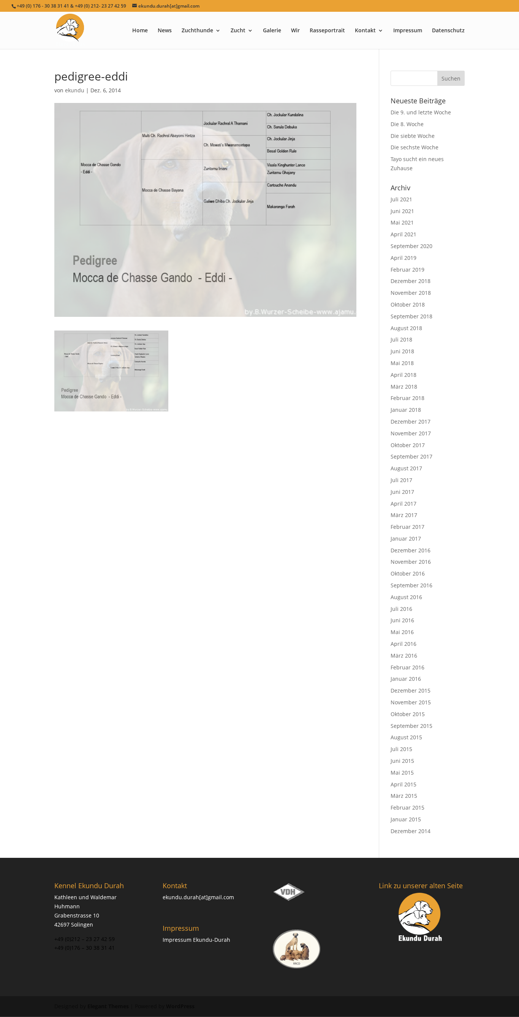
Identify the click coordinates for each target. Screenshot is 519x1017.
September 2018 (411, 316)
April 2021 (403, 234)
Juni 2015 (402, 760)
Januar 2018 (406, 409)
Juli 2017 (401, 480)
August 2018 (406, 328)
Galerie (272, 31)
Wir (295, 31)
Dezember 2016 (410, 550)
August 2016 (406, 597)
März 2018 (404, 386)
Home (140, 31)
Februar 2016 (407, 667)
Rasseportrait (327, 31)
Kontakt (365, 31)
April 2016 (403, 643)
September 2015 (411, 725)
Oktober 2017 (408, 445)
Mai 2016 (402, 632)
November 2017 (411, 433)
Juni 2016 (402, 620)
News (165, 31)
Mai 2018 (402, 363)
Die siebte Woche (413, 135)
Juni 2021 (402, 211)
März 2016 (404, 655)
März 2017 (404, 515)
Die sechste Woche (414, 147)
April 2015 (403, 784)
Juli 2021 (401, 199)
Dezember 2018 (410, 281)
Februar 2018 (407, 398)
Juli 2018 (401, 339)
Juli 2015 (401, 749)
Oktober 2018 (408, 304)
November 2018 (411, 292)
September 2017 (411, 456)
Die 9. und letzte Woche (421, 112)
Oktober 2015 (408, 714)
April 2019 (403, 257)
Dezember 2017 (410, 421)
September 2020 (411, 246)
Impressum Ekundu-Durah (196, 939)
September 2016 (411, 585)
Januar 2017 (406, 538)
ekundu (74, 90)
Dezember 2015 (410, 690)
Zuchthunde (197, 31)
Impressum (407, 31)
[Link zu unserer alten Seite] (421, 918)
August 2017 (406, 468)
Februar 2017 (407, 526)
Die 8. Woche (407, 124)
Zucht (238, 31)
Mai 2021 (402, 222)
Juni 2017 (402, 491)
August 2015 (406, 737)
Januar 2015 (406, 819)
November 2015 (411, 702)
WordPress (180, 1006)
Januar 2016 (406, 678)
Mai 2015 (402, 772)
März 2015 (404, 795)
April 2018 (403, 374)
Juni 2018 (402, 351)
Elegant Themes (108, 1006)
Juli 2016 (401, 608)
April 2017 (403, 503)
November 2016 (411, 561)
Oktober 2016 (408, 573)
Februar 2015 (407, 807)
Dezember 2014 (410, 831)
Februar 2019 (407, 269)
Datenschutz (448, 31)
